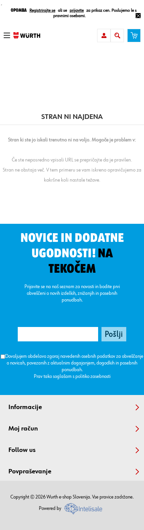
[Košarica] (134, 35)
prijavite (77, 10)
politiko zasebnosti (93, 376)
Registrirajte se (42, 10)
